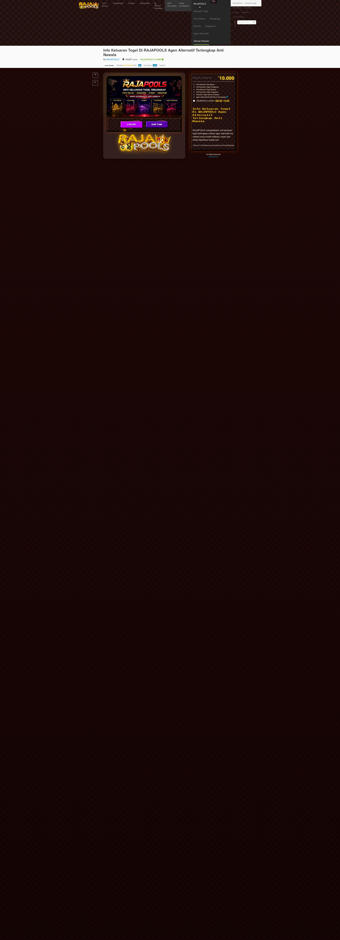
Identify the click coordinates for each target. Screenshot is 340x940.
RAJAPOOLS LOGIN (213, 101)
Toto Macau (199, 18)
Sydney (197, 26)
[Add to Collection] (95, 82)
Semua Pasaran (239, 17)
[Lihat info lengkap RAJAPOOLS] (227, 97)
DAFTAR (157, 124)
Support (162, 65)
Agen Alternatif (201, 33)
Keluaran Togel (201, 11)
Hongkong (215, 18)
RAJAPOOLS (200, 3)
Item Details (109, 65)
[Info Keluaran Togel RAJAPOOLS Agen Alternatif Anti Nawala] (144, 96)
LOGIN (131, 124)
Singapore (210, 26)
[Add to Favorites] (95, 75)
